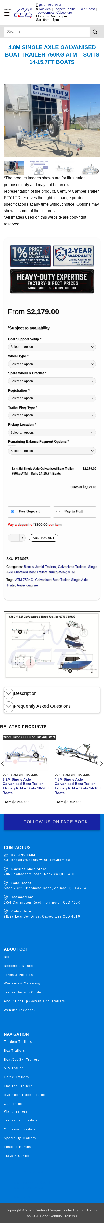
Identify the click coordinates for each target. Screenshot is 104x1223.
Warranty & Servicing (22, 983)
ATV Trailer (13, 1068)
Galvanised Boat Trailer (52, 580)
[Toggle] (9, 694)
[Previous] (12, 120)
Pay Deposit (29, 511)
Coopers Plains (65, 9)
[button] (7, 14)
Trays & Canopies (19, 1156)
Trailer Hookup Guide (22, 992)
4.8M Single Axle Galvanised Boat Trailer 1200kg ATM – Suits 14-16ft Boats (78, 786)
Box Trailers (14, 1050)
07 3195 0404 (23, 855)
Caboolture (64, 13)
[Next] (91, 120)
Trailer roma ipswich (18, 1196)
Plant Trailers (16, 1111)
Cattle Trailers (16, 1077)
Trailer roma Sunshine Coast (25, 1182)
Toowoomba (45, 13)
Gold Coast (87, 9)
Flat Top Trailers (18, 1086)
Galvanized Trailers (72, 567)
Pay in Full (73, 511)
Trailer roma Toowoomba (21, 1187)
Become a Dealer (19, 966)
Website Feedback (20, 1010)
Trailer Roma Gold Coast (21, 1172)
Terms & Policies (18, 975)
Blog (8, 957)
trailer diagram (27, 585)
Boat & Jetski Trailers (40, 567)
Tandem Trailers (18, 1042)
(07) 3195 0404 (49, 5)
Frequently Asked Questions (42, 706)
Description (25, 693)
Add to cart (44, 537)
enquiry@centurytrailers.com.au (40, 860)
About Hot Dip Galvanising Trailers (34, 1001)
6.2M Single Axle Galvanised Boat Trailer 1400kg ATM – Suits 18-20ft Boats (26, 786)
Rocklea (45, 9)
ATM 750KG (24, 580)
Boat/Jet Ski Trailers (22, 1059)
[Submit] (95, 32)
